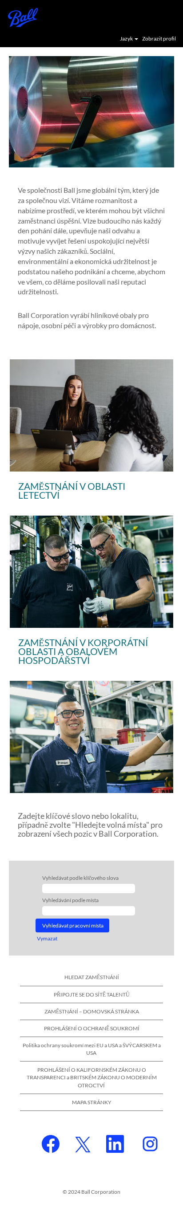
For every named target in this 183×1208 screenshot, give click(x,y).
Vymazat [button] (47, 938)
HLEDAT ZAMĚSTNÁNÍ (91, 977)
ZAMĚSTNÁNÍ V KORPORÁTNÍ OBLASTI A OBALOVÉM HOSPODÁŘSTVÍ (83, 651)
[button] (172, 16)
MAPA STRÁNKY (91, 1102)
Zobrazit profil (159, 39)
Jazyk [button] (127, 39)
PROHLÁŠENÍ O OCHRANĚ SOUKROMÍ (91, 1028)
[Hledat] (150, 16)
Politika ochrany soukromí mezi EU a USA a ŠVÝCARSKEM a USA (92, 1049)
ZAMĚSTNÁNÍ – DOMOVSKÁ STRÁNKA (91, 1011)
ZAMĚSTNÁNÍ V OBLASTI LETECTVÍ (71, 490)
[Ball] (20, 16)
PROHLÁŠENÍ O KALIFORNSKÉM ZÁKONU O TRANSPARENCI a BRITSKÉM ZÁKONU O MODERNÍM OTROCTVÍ (92, 1077)
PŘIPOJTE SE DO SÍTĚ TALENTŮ (92, 994)
